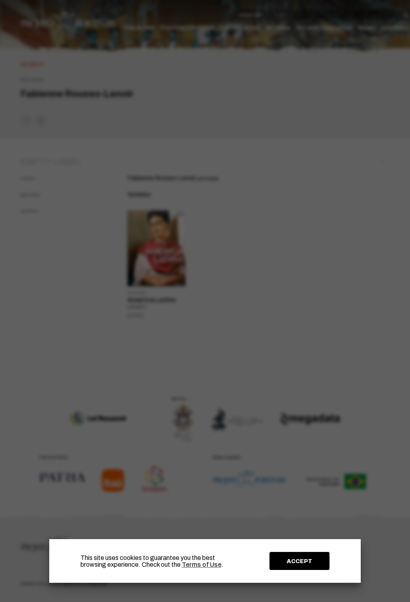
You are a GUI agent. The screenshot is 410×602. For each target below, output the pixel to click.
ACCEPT (299, 561)
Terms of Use (201, 564)
